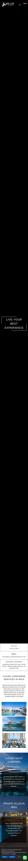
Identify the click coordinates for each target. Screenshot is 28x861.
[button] (19, 4)
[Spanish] (24, 2)
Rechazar (12, 856)
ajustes (14, 854)
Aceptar (4, 856)
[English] (26, 2)
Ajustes (19, 856)
